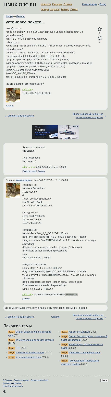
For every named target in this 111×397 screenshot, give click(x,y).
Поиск (74, 9)
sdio (24, 167)
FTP (18, 348)
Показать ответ (29, 171)
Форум (45, 9)
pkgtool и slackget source (21, 115)
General (20, 16)
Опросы (55, 9)
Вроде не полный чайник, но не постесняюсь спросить (88, 116)
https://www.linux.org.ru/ (13, 386)
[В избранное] (99, 29)
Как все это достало (79, 332)
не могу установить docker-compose (35, 340)
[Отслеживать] (99, 38)
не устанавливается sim (28, 357)
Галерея (57, 4)
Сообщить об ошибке (12, 383)
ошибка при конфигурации (30, 352)
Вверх (104, 380)
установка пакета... (25, 22)
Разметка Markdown (39, 380)
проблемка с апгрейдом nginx (84, 352)
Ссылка (9, 106)
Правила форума (21, 380)
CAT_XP (27, 89)
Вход (103, 4)
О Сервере (7, 380)
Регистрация (89, 4)
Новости (46, 4)
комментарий (23, 180)
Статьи (67, 4)
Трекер (65, 9)
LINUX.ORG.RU (19, 4)
